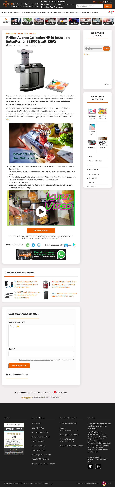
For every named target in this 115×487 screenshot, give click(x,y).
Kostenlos (94, 12)
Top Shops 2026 (38, 441)
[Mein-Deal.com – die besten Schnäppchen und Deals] (21, 4)
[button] (10, 326)
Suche (107, 6)
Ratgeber (70, 12)
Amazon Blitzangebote (41, 437)
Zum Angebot (41, 230)
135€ (8, 120)
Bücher (91, 183)
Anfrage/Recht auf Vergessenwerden (67, 440)
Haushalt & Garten (27, 33)
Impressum (36, 424)
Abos (90, 156)
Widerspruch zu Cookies (69, 435)
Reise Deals (44, 12)
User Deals (58, 12)
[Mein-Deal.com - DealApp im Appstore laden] (91, 466)
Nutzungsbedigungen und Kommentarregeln (36, 360)
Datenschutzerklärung (68, 424)
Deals (6, 12)
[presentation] (10, 326)
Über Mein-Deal (38, 428)
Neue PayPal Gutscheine (41, 455)
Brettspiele (93, 178)
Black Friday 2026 (39, 446)
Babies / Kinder (94, 169)
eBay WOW (81, 12)
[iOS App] (66, 245)
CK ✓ (10, 45)
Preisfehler (92, 443)
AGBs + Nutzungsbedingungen (69, 429)
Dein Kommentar (16, 322)
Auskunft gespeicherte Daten (71, 446)
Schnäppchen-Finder (40, 433)
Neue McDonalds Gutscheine (43, 463)
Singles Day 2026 (38, 450)
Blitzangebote (30, 12)
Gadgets (16, 12)
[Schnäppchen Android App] (74, 245)
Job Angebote (93, 452)
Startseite (11, 33)
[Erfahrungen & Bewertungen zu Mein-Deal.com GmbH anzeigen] (14, 439)
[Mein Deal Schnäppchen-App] (99, 466)
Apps (90, 165)
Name (11, 349)
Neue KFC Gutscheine (40, 459)
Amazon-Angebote (95, 161)
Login (109, 2)
